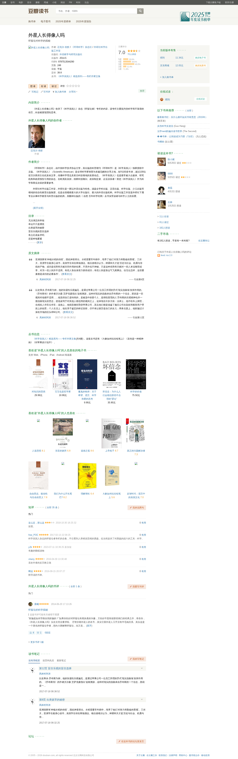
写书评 (46, 91)
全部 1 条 (75, 586)
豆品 (87, 2)
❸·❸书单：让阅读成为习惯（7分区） (176, 136)
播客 (38, 2)
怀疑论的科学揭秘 (38, 609)
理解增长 (86, 493)
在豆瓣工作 (152, 755)
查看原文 (66, 274)
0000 (170, 173)
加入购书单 (60, 91)
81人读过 (164, 222)
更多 (39, 242)
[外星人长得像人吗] (38, 48)
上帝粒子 (110, 450)
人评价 (132, 54)
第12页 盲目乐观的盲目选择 (55, 668)
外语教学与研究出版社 (71, 54)
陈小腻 (171, 159)
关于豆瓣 (140, 755)
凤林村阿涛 (45, 279)
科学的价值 (136, 391)
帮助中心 (183, 755)
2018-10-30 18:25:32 (66, 522)
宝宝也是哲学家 (63, 391)
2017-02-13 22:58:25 (60, 535)
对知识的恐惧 (38, 391)
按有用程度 (34, 660)
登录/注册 (229, 2)
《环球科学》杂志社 (81, 47)
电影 (21, 2)
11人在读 (164, 216)
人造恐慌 (37, 450)
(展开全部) (38, 208)
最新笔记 (61, 660)
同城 (46, 2)
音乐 (29, 2)
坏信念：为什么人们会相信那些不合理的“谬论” (112, 395)
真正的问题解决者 (136, 450)
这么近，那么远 (36, 522)
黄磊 (170, 188)
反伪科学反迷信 (165, 126)
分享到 (72, 91)
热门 (30, 514)
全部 (189, 110)
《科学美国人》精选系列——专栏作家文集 (78, 76)
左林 (170, 202)
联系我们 (163, 755)
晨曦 (36, 604)
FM (70, 2)
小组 (54, 2)
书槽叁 (160, 141)
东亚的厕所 (61, 450)
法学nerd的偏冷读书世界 (169, 131)
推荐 (142, 91)
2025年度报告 (83, 21)
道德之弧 (86, 450)
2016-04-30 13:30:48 (56, 559)
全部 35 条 (52, 507)
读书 (12, 2)
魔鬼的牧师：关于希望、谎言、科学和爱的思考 (87, 395)
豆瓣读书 (41, 11)
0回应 (48, 632)
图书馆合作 (194, 755)
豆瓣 (4, 2)
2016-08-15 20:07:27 (54, 571)
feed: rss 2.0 (166, 255)
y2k (30, 547)
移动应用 (205, 755)
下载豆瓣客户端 (213, 2)
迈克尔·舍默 (63, 47)
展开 (89, 625)
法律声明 (173, 755)
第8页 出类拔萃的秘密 (52, 699)
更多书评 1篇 (37, 642)
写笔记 (35, 91)
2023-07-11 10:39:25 (54, 547)
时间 (78, 2)
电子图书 (46, 21)
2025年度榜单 (63, 21)
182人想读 (164, 227)
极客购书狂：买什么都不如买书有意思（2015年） (182, 117)
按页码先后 (48, 660)
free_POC (33, 535)
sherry (31, 559)
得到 (167, 99)
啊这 (30, 571)
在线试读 (200, 99)
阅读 (63, 2)
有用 (143, 522)
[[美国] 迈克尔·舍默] (36, 136)
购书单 (32, 21)
